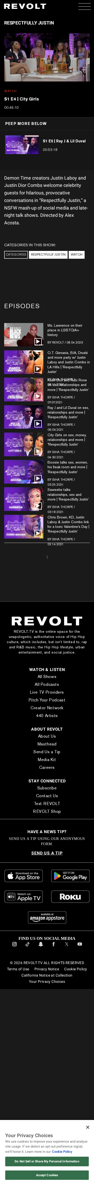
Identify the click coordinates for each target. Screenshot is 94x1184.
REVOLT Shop (47, 811)
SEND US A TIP (47, 853)
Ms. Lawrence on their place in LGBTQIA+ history (65, 330)
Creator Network (47, 708)
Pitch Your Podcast (47, 700)
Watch (77, 254)
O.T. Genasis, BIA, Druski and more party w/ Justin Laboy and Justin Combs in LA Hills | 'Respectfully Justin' (69, 362)
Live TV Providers (47, 692)
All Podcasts (47, 684)
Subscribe (47, 788)
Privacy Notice (46, 969)
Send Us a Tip (47, 752)
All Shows (47, 676)
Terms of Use (18, 969)
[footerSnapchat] (40, 947)
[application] (47, 57)
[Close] (87, 1127)
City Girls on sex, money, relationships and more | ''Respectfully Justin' (67, 440)
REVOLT (58, 342)
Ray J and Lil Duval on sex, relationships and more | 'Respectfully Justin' (68, 412)
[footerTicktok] (27, 947)
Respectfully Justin (48, 254)
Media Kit (47, 759)
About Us (47, 736)
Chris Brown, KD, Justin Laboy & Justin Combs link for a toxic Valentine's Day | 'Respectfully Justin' (68, 524)
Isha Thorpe (62, 397)
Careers (47, 767)
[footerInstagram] (14, 947)
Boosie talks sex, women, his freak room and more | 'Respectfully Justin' (68, 467)
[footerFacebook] (53, 947)
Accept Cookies (47, 1175)
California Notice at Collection (46, 975)
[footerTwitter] (66, 947)
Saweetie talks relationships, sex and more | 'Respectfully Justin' (68, 494)
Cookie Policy (75, 969)
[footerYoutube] (79, 947)
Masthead (47, 744)
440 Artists (47, 715)
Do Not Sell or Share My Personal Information (47, 1161)
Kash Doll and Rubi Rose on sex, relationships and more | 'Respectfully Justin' (68, 385)
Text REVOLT (47, 803)
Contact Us (47, 796)
